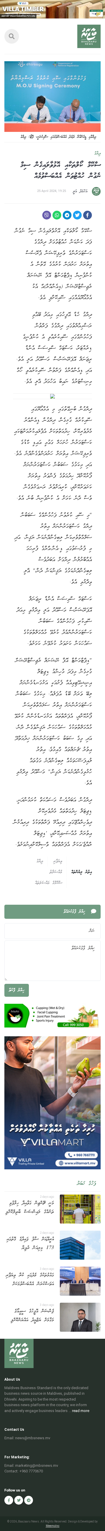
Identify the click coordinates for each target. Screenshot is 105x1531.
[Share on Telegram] (67, 215)
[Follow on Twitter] (18, 1500)
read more (80, 1410)
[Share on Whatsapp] (56, 215)
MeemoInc (53, 1525)
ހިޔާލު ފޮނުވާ (16, 990)
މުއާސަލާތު (56, 872)
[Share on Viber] (46, 215)
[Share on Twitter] (77, 215)
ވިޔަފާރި (57, 861)
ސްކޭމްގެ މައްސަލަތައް (48, 883)
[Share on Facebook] (87, 215)
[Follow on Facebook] (8, 1500)
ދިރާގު (97, 153)
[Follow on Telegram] (28, 1500)
